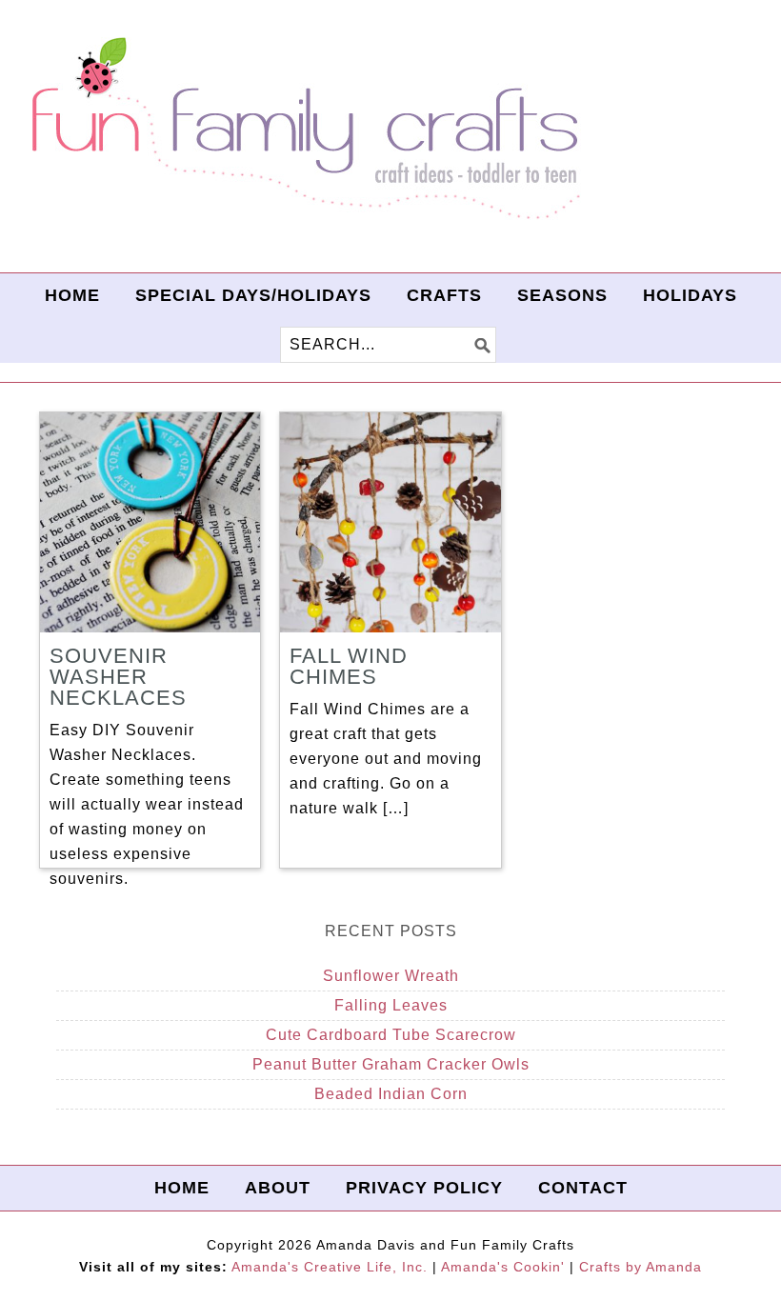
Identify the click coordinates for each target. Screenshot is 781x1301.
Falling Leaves (391, 1005)
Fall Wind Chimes (349, 666)
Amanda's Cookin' (503, 1266)
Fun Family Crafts (303, 129)
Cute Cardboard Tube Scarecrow (391, 1035)
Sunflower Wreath (391, 976)
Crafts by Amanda (640, 1266)
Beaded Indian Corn (391, 1094)
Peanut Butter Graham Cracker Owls (391, 1064)
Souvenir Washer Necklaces (118, 677)
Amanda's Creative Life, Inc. (329, 1266)
